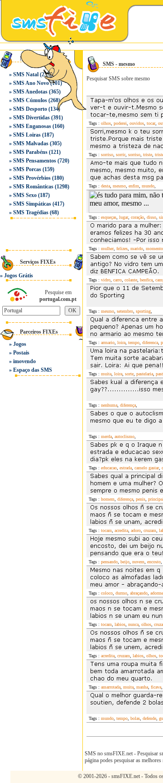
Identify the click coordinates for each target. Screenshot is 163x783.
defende (149, 718)
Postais (21, 353)
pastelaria (144, 373)
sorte (129, 373)
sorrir (120, 154)
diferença (128, 405)
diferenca (150, 342)
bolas (135, 718)
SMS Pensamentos (34, 161)
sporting (143, 311)
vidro (105, 279)
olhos (106, 123)
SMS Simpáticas (32, 204)
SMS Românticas (33, 186)
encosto (154, 561)
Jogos (19, 344)
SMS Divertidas (31, 117)
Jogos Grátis (18, 275)
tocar (151, 123)
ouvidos (136, 123)
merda (106, 436)
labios (120, 624)
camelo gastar (146, 467)
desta (105, 185)
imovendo (24, 361)
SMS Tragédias (30, 212)
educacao (109, 467)
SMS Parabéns (30, 152)
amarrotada (110, 687)
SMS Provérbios (32, 178)
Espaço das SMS (32, 370)
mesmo (119, 185)
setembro (125, 311)
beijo (124, 561)
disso (151, 217)
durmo (121, 593)
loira (121, 342)
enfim (134, 185)
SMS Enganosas (32, 126)
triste (147, 154)
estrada (126, 467)
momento (154, 248)
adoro (136, 530)
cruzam (150, 530)
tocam (106, 530)
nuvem (138, 561)
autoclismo (124, 436)
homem (108, 499)
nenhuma (109, 405)
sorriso (107, 154)
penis (140, 499)
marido (136, 248)
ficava (156, 687)
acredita (121, 530)
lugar (123, 217)
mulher (107, 248)
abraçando (139, 593)
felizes (122, 248)
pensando (109, 561)
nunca (133, 624)
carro (117, 279)
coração (137, 217)
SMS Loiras (27, 135)
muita (106, 373)
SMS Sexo (25, 195)
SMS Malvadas (30, 143)
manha (142, 687)
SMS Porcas (27, 169)
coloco (107, 593)
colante (131, 279)
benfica (146, 279)
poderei (120, 123)
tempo (133, 342)
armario (108, 342)
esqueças (108, 217)
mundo (148, 185)
